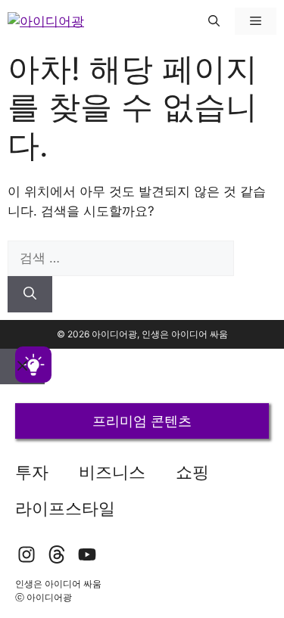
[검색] (30, 294)
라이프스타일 (65, 508)
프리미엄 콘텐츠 (142, 421)
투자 (31, 472)
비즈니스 (112, 472)
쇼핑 (192, 472)
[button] (214, 21)
